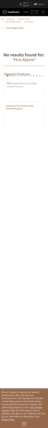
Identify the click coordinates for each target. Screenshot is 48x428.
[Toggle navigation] (43, 12)
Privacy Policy (8, 419)
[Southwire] (12, 12)
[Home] (2, 19)
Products (11, 19)
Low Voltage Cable (13, 21)
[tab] (7, 75)
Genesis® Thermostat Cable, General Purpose (20, 107)
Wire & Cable (23, 19)
